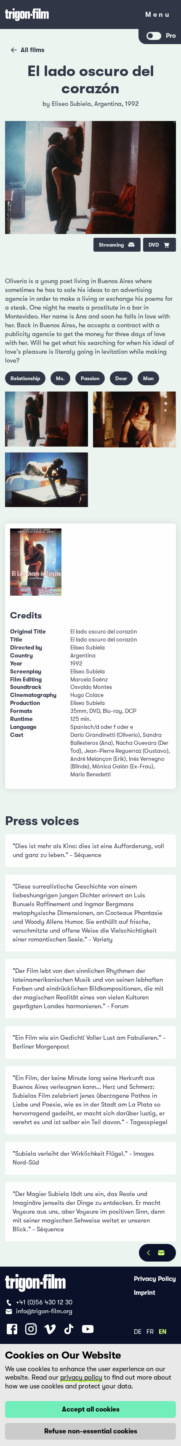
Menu (158, 16)
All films (32, 50)
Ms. (60, 378)
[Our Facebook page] (12, 1329)
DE (137, 1331)
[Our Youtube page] (88, 1329)
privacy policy (81, 1377)
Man (148, 378)
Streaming (111, 245)
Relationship (25, 378)
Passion (90, 378)
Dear (121, 378)
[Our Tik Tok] (69, 1329)
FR (150, 1331)
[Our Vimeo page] (50, 1329)
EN (163, 1331)
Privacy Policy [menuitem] (155, 1278)
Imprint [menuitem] (144, 1292)
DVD (154, 245)
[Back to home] (69, 14)
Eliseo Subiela (71, 104)
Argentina (108, 104)
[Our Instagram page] (31, 1329)
